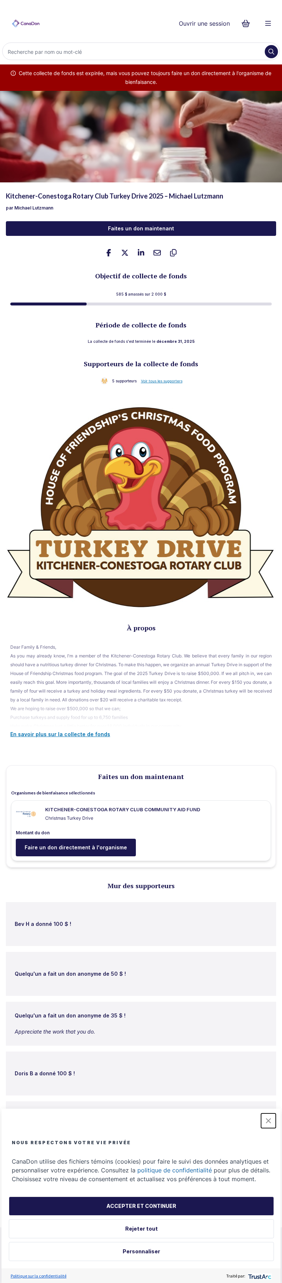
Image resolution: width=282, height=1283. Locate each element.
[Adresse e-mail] (157, 252)
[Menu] (268, 23)
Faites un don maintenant (141, 228)
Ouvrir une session (204, 23)
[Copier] (173, 252)
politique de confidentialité (174, 1170)
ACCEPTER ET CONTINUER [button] (141, 1206)
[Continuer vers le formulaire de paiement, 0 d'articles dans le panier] (248, 23)
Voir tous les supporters (161, 381)
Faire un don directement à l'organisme (76, 847)
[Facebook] (108, 252)
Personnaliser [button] (141, 1251)
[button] (268, 1120)
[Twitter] (125, 252)
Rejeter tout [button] (141, 1228)
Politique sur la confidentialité (38, 1276)
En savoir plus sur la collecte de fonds (60, 734)
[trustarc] (259, 1276)
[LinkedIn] (141, 252)
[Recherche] (271, 51)
